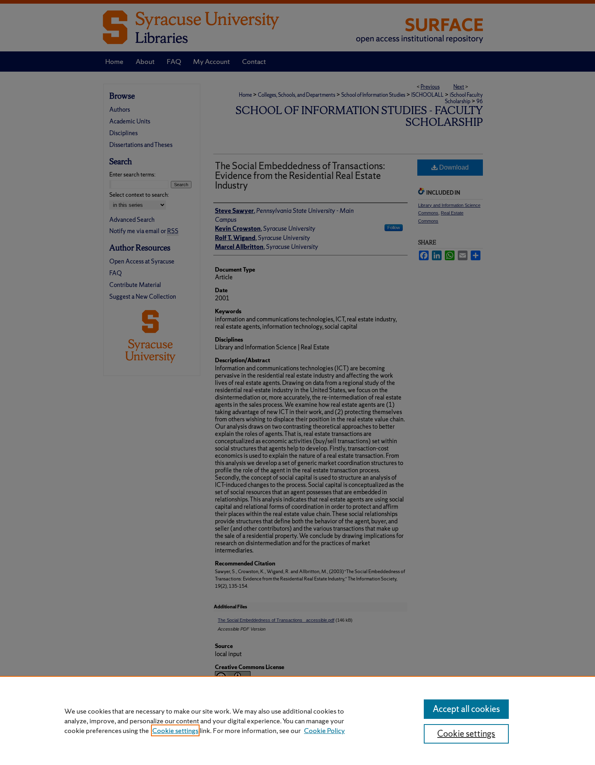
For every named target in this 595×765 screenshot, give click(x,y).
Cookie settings (175, 730)
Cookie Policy (324, 730)
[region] (297, 720)
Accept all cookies (466, 709)
